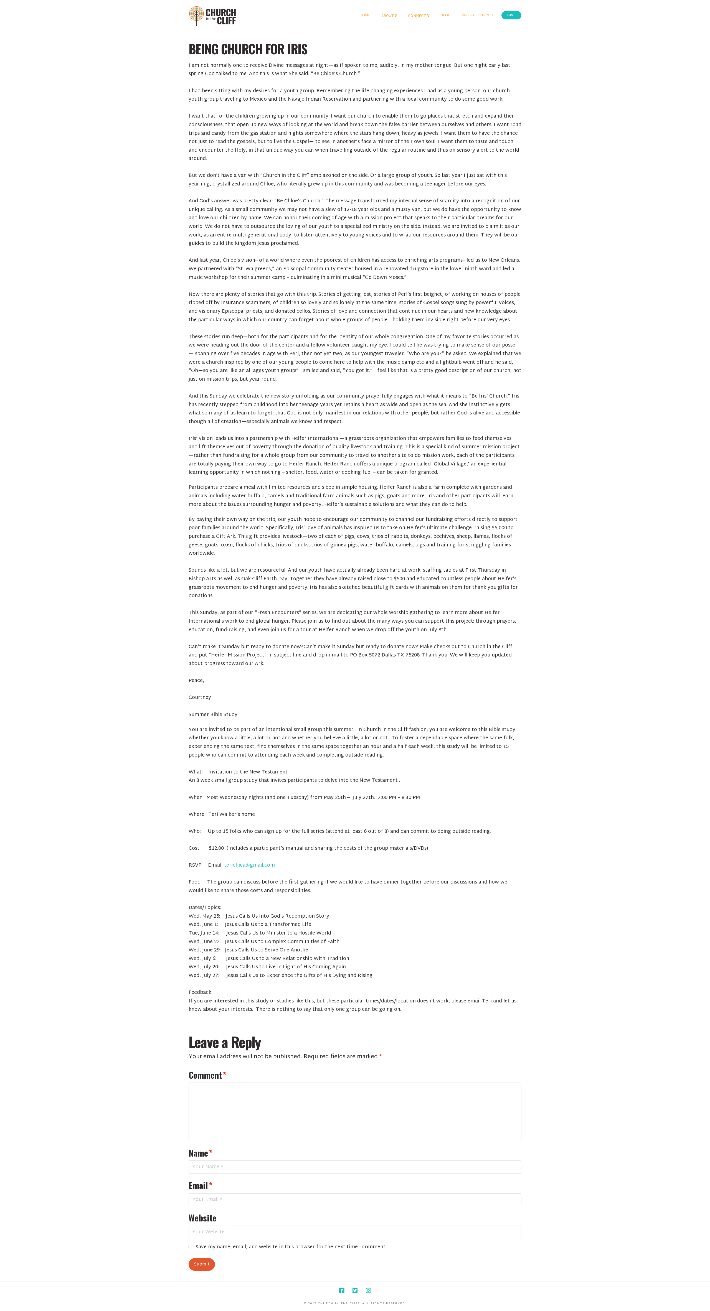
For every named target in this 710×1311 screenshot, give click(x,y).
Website (202, 1217)
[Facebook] (341, 1291)
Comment (207, 1074)
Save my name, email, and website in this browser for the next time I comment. (291, 1247)
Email (200, 1185)
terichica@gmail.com (249, 865)
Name (200, 1152)
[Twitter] (355, 1291)
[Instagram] (368, 1291)
